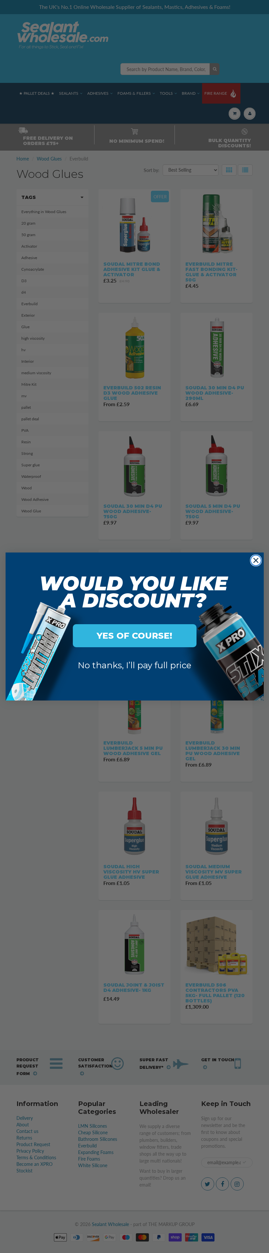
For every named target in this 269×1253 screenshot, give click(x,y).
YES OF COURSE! (134, 635)
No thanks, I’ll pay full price (134, 665)
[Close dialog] (256, 560)
